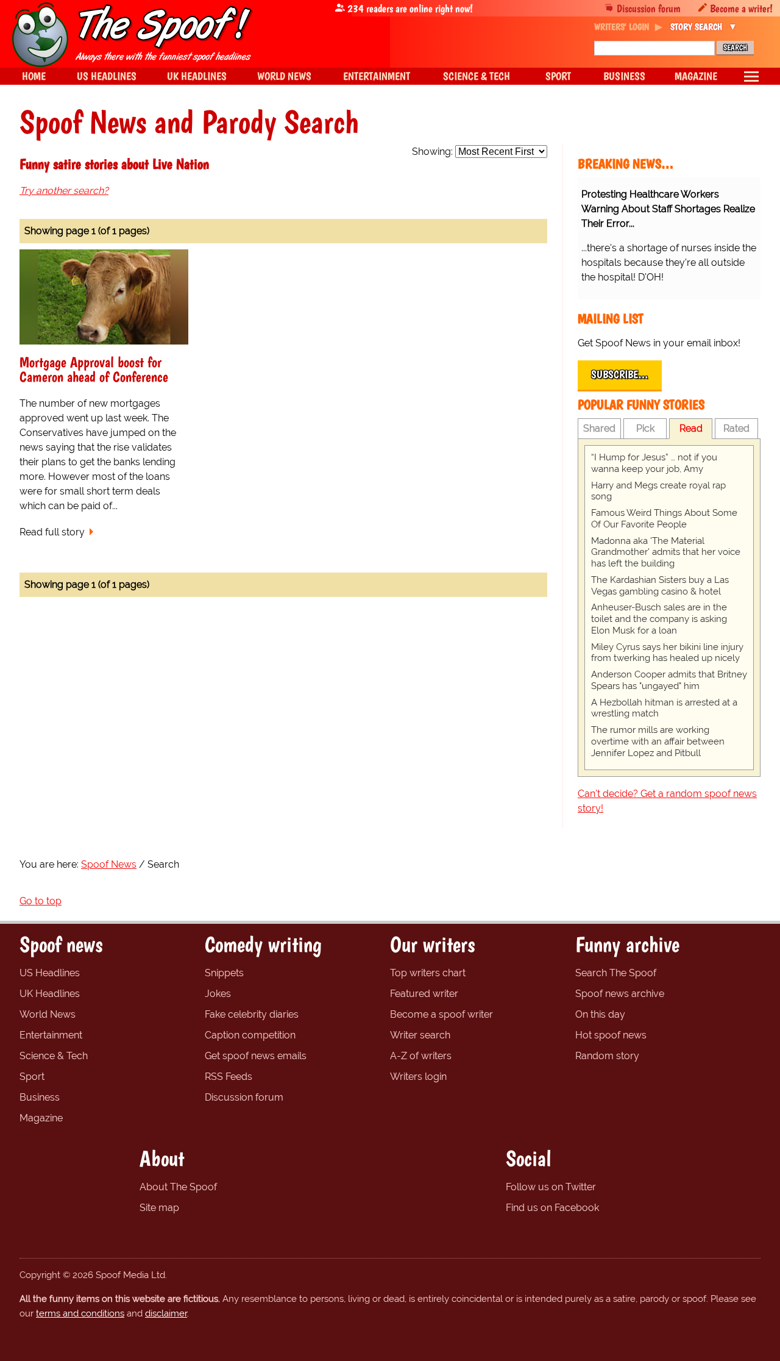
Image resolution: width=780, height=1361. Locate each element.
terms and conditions (80, 1313)
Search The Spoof (615, 973)
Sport (32, 1076)
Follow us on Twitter (551, 1187)
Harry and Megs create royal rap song (658, 491)
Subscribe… (619, 374)
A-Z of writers (421, 1056)
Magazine (41, 1118)
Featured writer (424, 993)
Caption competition (250, 1035)
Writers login (418, 1076)
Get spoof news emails (256, 1056)
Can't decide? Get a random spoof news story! (667, 801)
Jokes (218, 993)
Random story (607, 1056)
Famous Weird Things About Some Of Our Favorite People (664, 518)
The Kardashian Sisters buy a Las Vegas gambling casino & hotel (660, 585)
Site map (159, 1207)
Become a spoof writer (441, 1014)
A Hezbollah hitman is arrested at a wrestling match (664, 708)
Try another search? (64, 190)
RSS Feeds (228, 1076)
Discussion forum (649, 8)
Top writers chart (428, 973)
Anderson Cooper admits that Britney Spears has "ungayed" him (669, 680)
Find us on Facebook (552, 1207)
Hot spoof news (611, 1035)
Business (40, 1097)
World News (48, 1014)
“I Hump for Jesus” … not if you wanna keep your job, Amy (654, 463)
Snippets (224, 973)
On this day (600, 1014)
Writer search (420, 1035)
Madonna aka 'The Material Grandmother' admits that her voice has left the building (665, 552)
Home (34, 76)
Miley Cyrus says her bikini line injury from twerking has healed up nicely (667, 652)
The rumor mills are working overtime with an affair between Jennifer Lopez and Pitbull (658, 741)
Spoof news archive (619, 993)
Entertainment (51, 1035)
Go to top (41, 901)
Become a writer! (741, 8)
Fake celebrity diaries (252, 1014)
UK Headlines (50, 993)
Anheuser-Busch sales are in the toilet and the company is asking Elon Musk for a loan (659, 619)
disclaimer (166, 1313)
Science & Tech (54, 1056)
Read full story (52, 532)
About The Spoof (178, 1187)
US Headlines (50, 973)
